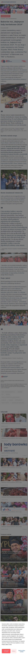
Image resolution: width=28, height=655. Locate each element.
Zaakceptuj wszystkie (6, 651)
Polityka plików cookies (21, 651)
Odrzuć (13, 651)
